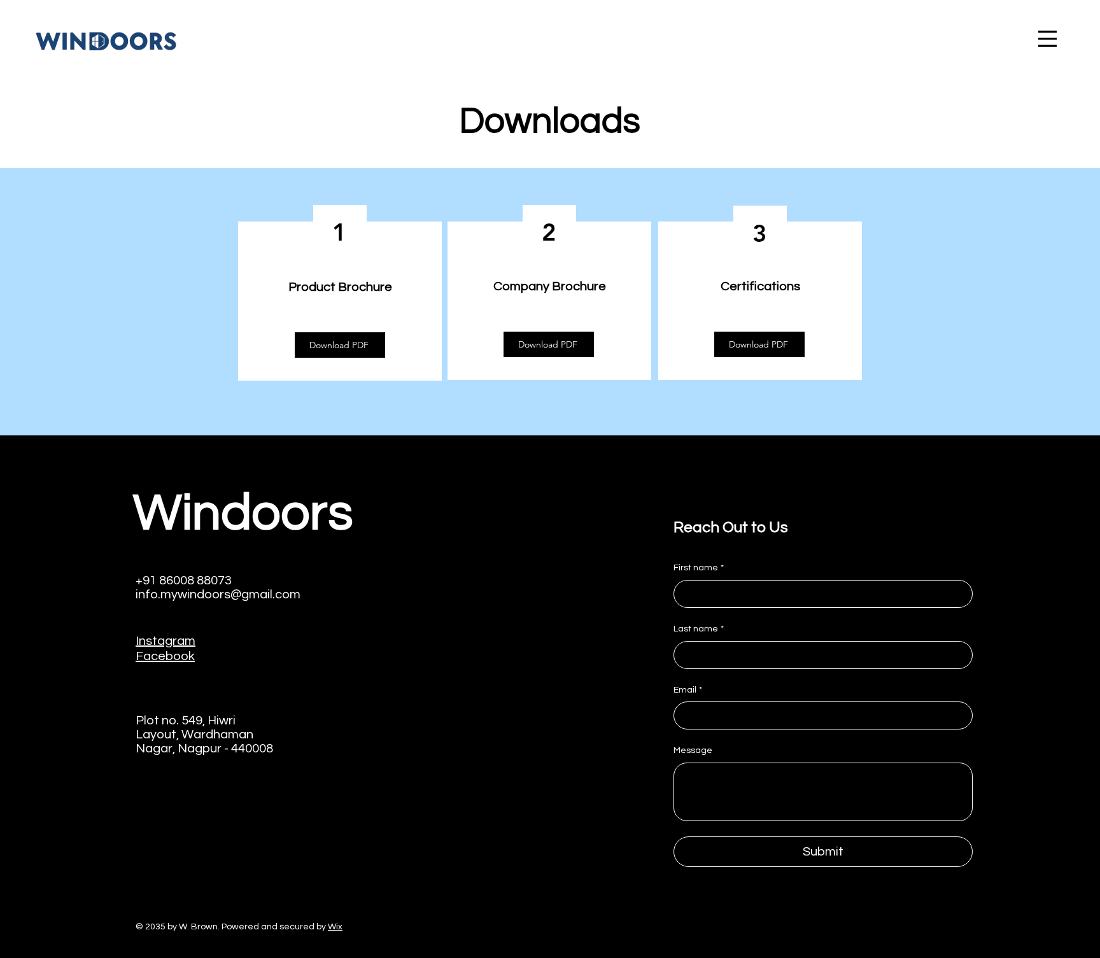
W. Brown (198, 926)
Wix (335, 926)
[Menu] (1047, 38)
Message (692, 750)
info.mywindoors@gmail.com (218, 594)
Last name (698, 628)
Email (687, 690)
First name (698, 567)
